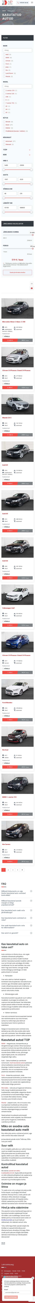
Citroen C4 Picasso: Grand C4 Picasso (16, 370)
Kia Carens (6, 844)
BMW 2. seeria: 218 (9, 797)
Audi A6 (5, 561)
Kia (7, 70)
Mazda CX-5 (6, 418)
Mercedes (4, 1088)
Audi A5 (5, 514)
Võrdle (7, 336)
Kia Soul (5, 750)
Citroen (8, 61)
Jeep (7, 67)
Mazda (8, 76)
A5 (6, 112)
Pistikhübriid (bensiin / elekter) (15, 131)
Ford (7, 64)
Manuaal (8, 144)
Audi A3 (5, 465)
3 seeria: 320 (10, 93)
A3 (6, 106)
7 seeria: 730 (10, 103)
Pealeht (11, 11)
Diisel (7, 125)
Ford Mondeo (7, 703)
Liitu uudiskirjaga (11, 1297)
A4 (6, 109)
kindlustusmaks (6, 1220)
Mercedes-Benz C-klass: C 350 (13, 322)
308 (7, 97)
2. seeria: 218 (10, 90)
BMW (7, 57)
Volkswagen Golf (8, 608)
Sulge (3, 1243)
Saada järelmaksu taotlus (17, 272)
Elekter (8, 128)
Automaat (9, 141)
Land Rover (9, 73)
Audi (7, 54)
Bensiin (8, 122)
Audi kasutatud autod (17, 1063)
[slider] (33, 235)
